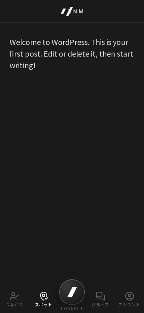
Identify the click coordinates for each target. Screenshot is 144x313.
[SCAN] (72, 292)
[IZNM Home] (72, 11)
